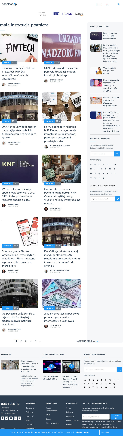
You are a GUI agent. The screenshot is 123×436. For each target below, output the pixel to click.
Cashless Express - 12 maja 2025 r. (51, 377)
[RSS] (19, 418)
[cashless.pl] (9, 4)
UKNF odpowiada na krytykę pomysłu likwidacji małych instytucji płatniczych (61, 71)
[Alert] (107, 4)
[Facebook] (2, 418)
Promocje (6, 354)
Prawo (6, 63)
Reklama (69, 412)
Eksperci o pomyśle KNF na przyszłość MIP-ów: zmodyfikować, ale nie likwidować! (18, 73)
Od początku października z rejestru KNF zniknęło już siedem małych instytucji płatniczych (18, 319)
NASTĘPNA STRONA (85, 341)
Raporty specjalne (52, 423)
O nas (68, 408)
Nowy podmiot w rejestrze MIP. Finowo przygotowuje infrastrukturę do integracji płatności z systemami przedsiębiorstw (60, 134)
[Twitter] (6, 418)
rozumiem (105, 432)
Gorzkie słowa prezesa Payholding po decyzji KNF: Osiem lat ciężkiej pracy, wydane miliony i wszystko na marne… (62, 196)
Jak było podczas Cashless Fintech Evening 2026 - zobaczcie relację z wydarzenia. (70, 381)
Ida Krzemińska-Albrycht (60, 146)
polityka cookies (82, 432)
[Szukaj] (119, 4)
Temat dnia (30, 408)
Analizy (28, 420)
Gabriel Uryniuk (14, 84)
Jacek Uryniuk (13, 205)
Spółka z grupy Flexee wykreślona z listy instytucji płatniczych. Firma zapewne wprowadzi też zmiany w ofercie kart (18, 259)
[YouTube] (11, 418)
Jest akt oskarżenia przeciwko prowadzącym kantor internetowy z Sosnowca (61, 317)
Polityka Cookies (72, 420)
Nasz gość (30, 416)
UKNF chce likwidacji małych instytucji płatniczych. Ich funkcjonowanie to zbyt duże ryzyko (19, 132)
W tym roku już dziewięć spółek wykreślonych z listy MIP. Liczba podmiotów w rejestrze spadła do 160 (18, 194)
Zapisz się (116, 416)
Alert (48, 415)
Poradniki (29, 424)
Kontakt (69, 424)
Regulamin (70, 416)
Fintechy (49, 121)
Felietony (29, 412)
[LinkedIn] (15, 418)
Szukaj (48, 419)
